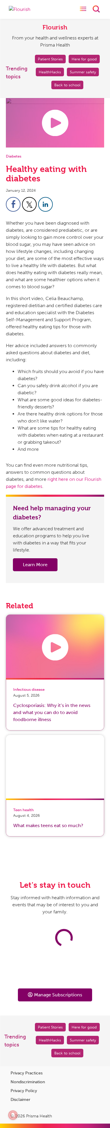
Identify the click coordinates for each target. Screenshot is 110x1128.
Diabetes (13, 156)
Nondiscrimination (28, 1081)
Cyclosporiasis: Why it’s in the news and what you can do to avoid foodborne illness (51, 712)
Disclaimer (20, 1099)
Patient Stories (50, 59)
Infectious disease (29, 689)
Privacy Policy (24, 1090)
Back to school (67, 85)
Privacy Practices (27, 1073)
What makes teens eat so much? (48, 825)
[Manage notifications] (13, 1115)
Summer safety (83, 72)
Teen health (23, 810)
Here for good (84, 59)
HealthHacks (50, 72)
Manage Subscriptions (58, 995)
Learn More (35, 564)
